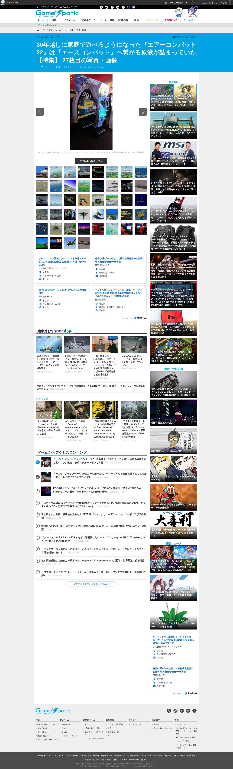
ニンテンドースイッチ (94, 738)
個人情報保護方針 (117, 756)
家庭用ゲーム (88, 20)
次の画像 (143, 112)
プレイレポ (42, 728)
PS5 (86, 724)
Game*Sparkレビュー (46, 724)
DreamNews (134, 760)
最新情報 (110, 720)
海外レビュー (43, 736)
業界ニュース (113, 732)
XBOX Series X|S (92, 728)
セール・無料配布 (115, 724)
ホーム (40, 20)
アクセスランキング (47, 25)
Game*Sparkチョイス (162, 728)
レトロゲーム (136, 724)
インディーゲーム (69, 736)
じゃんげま (181, 724)
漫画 (136, 20)
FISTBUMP (171, 20)
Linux (64, 732)
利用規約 (168, 756)
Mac (64, 728)
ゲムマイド (190, 20)
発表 (109, 728)
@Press (144, 760)
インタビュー (43, 732)
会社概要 (104, 756)
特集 (54, 20)
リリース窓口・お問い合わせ (66, 756)
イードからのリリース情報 (93, 760)
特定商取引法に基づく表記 (184, 756)
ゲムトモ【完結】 (183, 741)
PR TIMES (123, 760)
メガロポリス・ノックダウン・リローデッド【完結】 (186, 731)
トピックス (42, 398)
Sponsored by (127, 318)
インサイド (152, 20)
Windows (66, 724)
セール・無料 (107, 20)
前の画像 (40, 112)
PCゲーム (70, 20)
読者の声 (123, 20)
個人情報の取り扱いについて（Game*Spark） (145, 756)
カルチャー (134, 720)
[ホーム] (38, 30)
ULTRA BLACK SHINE (185, 737)
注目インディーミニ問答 (47, 739)
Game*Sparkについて (44, 756)
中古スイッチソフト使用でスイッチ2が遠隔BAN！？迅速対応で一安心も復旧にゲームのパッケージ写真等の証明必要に (91, 387)
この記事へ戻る (91, 161)
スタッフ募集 (111, 760)
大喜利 (156, 724)
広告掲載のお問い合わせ (89, 756)
